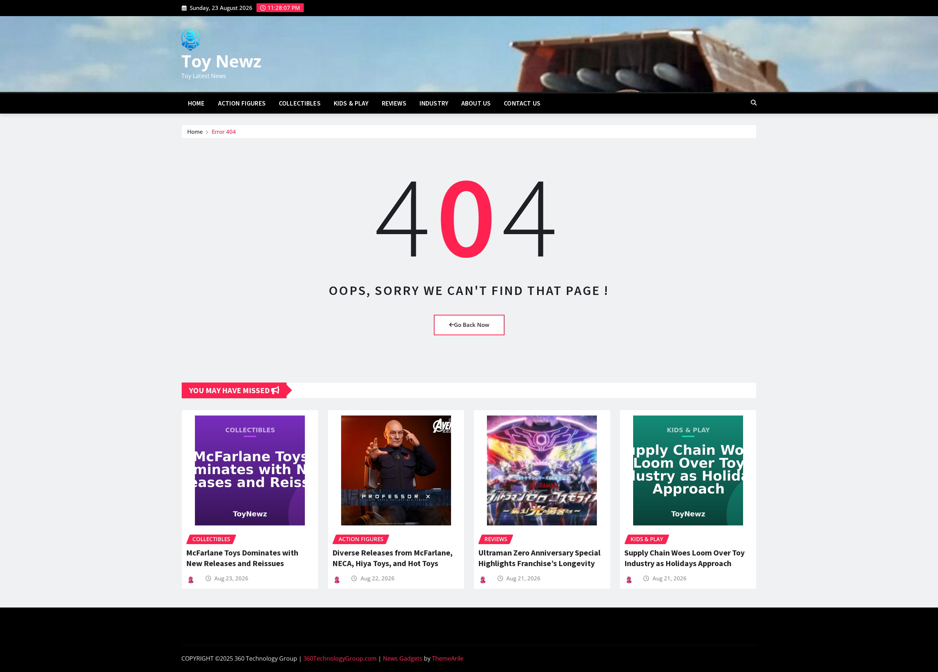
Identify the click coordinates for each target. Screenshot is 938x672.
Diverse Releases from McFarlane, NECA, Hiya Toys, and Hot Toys (392, 557)
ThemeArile (448, 658)
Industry (434, 103)
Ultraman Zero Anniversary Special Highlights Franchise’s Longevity (539, 557)
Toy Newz (221, 60)
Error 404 (224, 131)
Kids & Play (351, 103)
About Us (476, 103)
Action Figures (242, 103)
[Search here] (754, 103)
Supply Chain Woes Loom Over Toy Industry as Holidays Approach (684, 557)
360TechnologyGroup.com (340, 658)
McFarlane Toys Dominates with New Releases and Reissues (242, 557)
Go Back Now (471, 324)
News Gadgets (402, 658)
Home (196, 103)
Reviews (394, 103)
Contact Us (522, 103)
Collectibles (300, 103)
